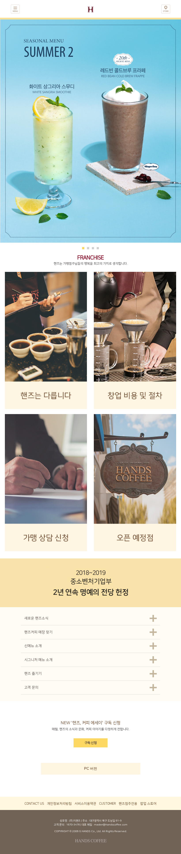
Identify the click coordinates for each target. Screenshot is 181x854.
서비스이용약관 (85, 804)
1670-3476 (73, 824)
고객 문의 (31, 687)
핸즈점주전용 (128, 804)
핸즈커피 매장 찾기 (38, 632)
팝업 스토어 (148, 804)
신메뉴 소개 (33, 646)
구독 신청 (91, 743)
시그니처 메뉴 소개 (38, 660)
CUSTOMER (107, 804)
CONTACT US (34, 804)
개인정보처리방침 (59, 804)
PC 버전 (90, 768)
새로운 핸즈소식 (36, 618)
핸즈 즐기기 (33, 674)
